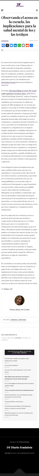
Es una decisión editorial (11, 365)
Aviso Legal (7, 453)
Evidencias (4, 40)
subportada (22, 319)
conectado (17, 338)
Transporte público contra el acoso (14, 401)
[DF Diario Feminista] (19, 5)
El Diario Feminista (24, 442)
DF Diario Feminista (19, 447)
